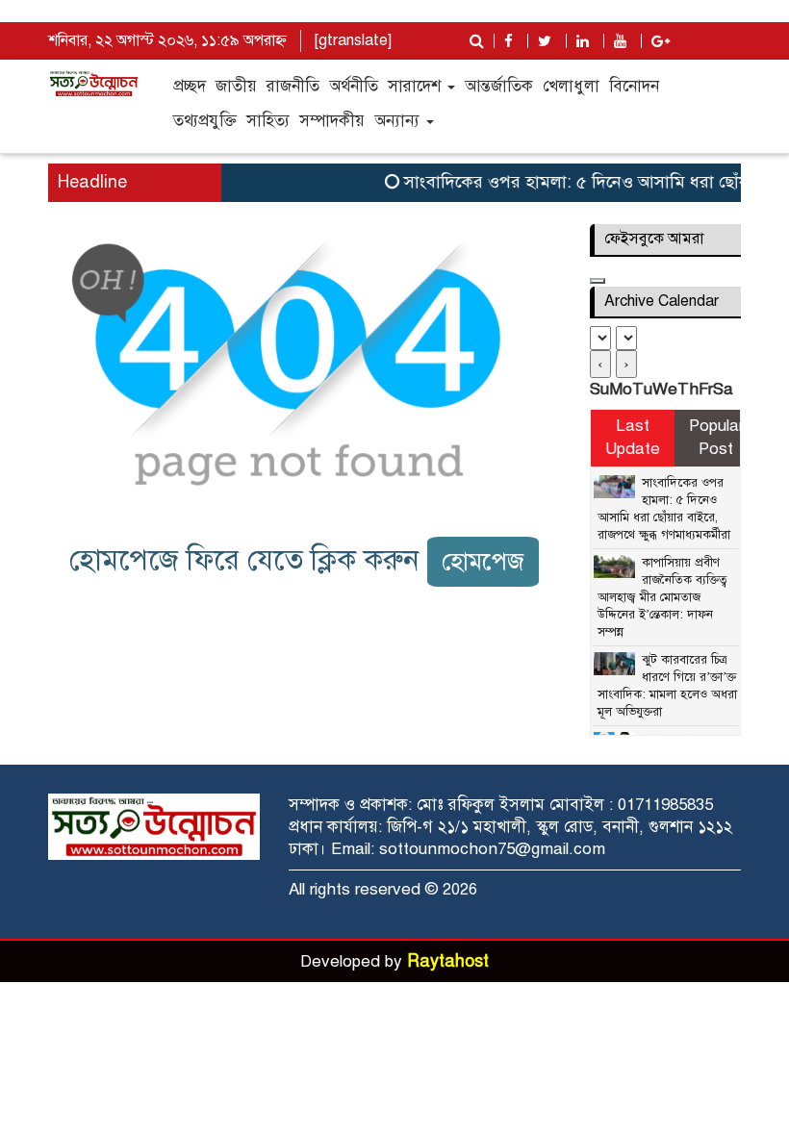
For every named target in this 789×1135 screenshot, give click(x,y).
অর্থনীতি (353, 86)
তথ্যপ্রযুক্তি (205, 121)
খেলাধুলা (571, 86)
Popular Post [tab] (716, 437)
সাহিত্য (268, 121)
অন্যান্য (399, 121)
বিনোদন (634, 86)
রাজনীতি (293, 86)
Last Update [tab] (632, 437)
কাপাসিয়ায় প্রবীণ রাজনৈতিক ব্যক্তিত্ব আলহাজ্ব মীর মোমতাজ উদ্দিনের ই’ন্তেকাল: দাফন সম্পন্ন (662, 597)
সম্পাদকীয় (332, 121)
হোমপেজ (483, 561)
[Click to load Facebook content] (597, 281)
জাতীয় (236, 86)
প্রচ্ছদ (189, 86)
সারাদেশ (416, 86)
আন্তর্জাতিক (499, 86)
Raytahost (448, 960)
